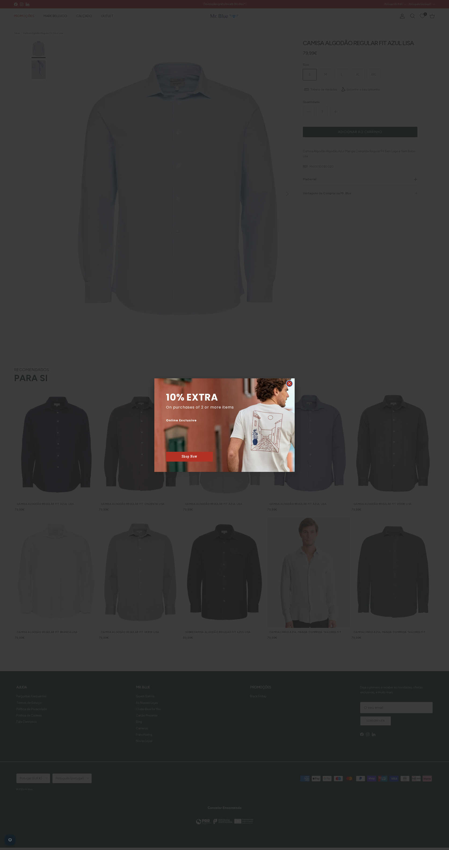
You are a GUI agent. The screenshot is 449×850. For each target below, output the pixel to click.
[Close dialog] (289, 384)
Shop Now (189, 456)
